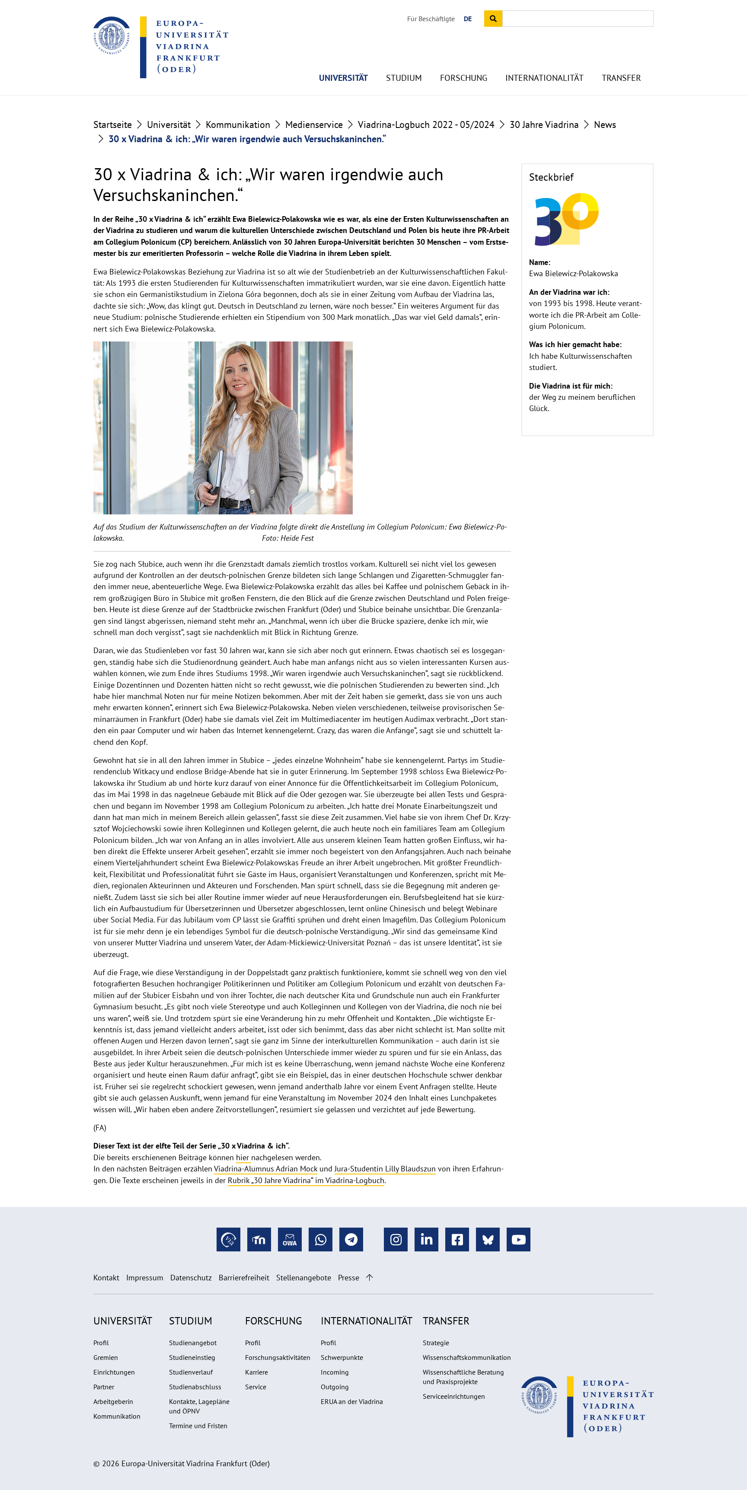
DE (468, 18)
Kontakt (106, 1278)
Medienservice (314, 124)
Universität (343, 77)
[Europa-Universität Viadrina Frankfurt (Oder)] (160, 47)
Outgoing (335, 1386)
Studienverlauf (191, 1372)
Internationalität (544, 77)
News (605, 124)
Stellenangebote (303, 1278)
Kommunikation (238, 124)
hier (243, 1157)
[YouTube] (518, 1239)
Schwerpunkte (342, 1357)
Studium (404, 77)
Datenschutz (191, 1278)
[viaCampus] (228, 1239)
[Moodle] (259, 1239)
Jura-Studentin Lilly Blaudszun (385, 1169)
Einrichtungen (114, 1372)
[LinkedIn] (426, 1239)
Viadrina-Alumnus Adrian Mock (265, 1169)
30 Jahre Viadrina (544, 124)
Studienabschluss (195, 1386)
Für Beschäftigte (431, 18)
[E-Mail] (290, 1239)
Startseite (112, 124)
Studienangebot (193, 1342)
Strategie (436, 1342)
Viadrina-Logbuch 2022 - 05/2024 (426, 124)
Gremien (105, 1357)
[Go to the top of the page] (369, 1278)
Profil (101, 1342)
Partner (103, 1386)
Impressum (144, 1278)
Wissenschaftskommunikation (467, 1357)
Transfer (621, 77)
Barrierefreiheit (244, 1278)
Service (255, 1386)
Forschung (463, 77)
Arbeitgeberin (113, 1401)
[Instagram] (396, 1239)
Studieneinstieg (192, 1357)
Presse (348, 1278)
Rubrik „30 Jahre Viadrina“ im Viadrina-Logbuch (306, 1180)
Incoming (335, 1372)
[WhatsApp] (320, 1239)
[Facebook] (457, 1239)
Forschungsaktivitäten (277, 1357)
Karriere (256, 1372)
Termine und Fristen (198, 1425)
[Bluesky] (488, 1239)
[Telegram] (351, 1239)
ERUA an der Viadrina (352, 1401)
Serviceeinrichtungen (454, 1396)
